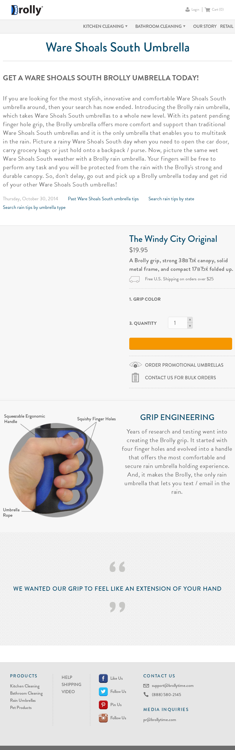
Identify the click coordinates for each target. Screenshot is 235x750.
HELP (67, 677)
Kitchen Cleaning (25, 686)
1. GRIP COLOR (145, 299)
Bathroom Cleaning (26, 693)
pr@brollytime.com (159, 719)
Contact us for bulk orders (180, 377)
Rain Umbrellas (23, 700)
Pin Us (116, 705)
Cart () (218, 9)
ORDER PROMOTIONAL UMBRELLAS (184, 365)
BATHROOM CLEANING (158, 26)
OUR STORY (205, 26)
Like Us (116, 678)
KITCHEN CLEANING (103, 26)
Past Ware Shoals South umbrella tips (103, 198)
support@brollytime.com (173, 685)
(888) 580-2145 (166, 694)
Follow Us (118, 691)
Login (195, 9)
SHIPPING (71, 684)
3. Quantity (142, 323)
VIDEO (68, 692)
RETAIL (226, 26)
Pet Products (21, 707)
